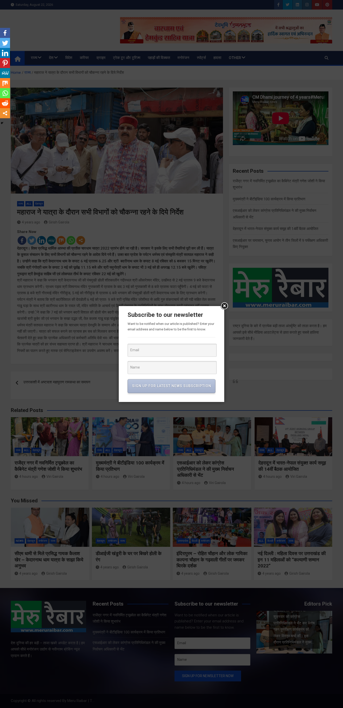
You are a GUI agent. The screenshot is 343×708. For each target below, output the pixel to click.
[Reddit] (5, 103)
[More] (5, 113)
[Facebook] (5, 33)
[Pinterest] (5, 63)
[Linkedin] (5, 53)
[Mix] (5, 83)
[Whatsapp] (5, 93)
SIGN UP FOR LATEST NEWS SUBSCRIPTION (171, 386)
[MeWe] (5, 73)
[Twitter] (5, 43)
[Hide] (2, 123)
